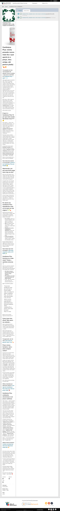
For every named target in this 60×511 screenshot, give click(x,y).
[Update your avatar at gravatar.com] (9, 15)
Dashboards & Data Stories (20, 3)
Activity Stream (26, 10)
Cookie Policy (40, 509)
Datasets (34, 3)
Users (6, 6)
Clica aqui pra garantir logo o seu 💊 (8, 341)
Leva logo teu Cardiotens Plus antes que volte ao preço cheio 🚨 (8, 388)
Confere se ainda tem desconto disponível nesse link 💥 (8, 445)
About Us (44, 3)
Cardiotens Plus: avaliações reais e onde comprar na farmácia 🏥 (34, 13)
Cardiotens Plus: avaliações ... (16, 6)
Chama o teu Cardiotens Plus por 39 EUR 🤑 (9, 164)
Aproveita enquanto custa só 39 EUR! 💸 (8, 252)
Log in (51, 0)
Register (55, 0)
